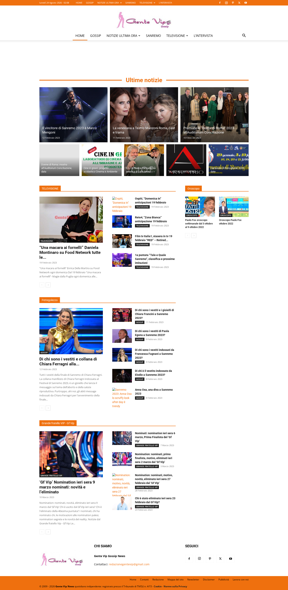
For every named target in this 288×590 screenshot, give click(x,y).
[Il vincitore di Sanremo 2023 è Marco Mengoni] (73, 114)
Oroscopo (193, 188)
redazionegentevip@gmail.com (129, 564)
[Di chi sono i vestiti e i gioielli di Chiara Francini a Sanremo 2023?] (122, 315)
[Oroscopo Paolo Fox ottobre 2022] (234, 207)
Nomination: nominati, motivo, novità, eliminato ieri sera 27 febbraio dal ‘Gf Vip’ (154, 479)
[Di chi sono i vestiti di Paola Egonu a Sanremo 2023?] (122, 336)
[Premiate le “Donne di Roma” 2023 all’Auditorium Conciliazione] (214, 114)
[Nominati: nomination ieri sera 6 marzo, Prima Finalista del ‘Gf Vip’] (122, 438)
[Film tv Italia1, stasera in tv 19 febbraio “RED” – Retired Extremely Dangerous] (122, 241)
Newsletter (193, 579)
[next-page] (48, 284)
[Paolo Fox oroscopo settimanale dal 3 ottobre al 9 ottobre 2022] (200, 207)
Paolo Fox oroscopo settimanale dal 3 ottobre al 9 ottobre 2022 (199, 224)
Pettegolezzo (50, 300)
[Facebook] (220, 2)
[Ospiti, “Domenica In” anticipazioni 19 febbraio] (122, 205)
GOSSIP (90, 2)
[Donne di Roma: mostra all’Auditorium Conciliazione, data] (59, 160)
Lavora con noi (241, 579)
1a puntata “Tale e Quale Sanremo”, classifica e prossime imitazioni (155, 258)
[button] (244, 36)
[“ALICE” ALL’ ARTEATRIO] (186, 160)
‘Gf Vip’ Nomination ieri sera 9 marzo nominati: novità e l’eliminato (67, 487)
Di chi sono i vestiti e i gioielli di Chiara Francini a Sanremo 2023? (154, 314)
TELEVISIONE (145, 2)
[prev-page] (41, 284)
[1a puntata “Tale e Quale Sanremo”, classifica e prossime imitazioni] (122, 260)
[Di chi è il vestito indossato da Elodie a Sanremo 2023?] (122, 376)
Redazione (158, 579)
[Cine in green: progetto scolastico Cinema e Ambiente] (102, 160)
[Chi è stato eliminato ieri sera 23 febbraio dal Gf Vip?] (122, 503)
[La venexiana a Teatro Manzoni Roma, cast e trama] (144, 114)
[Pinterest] (233, 2)
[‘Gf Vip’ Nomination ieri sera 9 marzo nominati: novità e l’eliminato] (71, 454)
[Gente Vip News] (144, 18)
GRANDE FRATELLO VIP (51, 475)
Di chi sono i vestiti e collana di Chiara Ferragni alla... (68, 361)
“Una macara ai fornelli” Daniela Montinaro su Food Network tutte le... (70, 252)
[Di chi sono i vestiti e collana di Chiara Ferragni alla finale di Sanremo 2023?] (71, 331)
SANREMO (130, 2)
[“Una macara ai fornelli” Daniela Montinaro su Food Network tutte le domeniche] (71, 220)
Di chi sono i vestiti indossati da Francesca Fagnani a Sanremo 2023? (154, 353)
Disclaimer (209, 579)
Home (133, 579)
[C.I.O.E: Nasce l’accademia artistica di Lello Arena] (144, 160)
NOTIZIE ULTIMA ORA (108, 2)
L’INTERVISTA (165, 2)
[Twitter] (239, 2)
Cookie (158, 586)
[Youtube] (246, 2)
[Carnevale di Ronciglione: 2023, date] (229, 160)
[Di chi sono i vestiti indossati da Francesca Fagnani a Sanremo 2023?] (122, 355)
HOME (79, 2)
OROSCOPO (191, 215)
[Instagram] (226, 2)
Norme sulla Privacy (175, 586)
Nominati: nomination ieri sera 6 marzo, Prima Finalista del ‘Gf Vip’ (155, 437)
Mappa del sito (176, 579)
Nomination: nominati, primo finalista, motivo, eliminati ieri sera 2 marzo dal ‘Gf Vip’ (153, 458)
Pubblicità (223, 579)
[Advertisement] (144, 59)
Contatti (144, 579)
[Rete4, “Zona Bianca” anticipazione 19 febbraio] (122, 221)
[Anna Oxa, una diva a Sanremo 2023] (122, 398)
